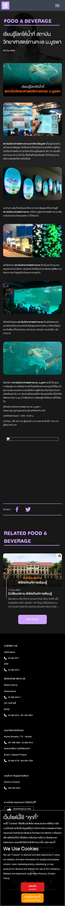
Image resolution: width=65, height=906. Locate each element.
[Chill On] (5, 5)
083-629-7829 (27, 760)
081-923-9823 (27, 715)
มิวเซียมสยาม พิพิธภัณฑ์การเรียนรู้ (30, 594)
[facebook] (17, 509)
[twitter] (28, 509)
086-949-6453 (14, 788)
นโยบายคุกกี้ (49, 842)
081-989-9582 (14, 742)
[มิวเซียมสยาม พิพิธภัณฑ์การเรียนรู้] (32, 570)
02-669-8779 (14, 760)
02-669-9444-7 (14, 697)
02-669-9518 (27, 742)
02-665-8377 (13, 658)
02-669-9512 (14, 715)
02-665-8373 (13, 670)
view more (32, 619)
